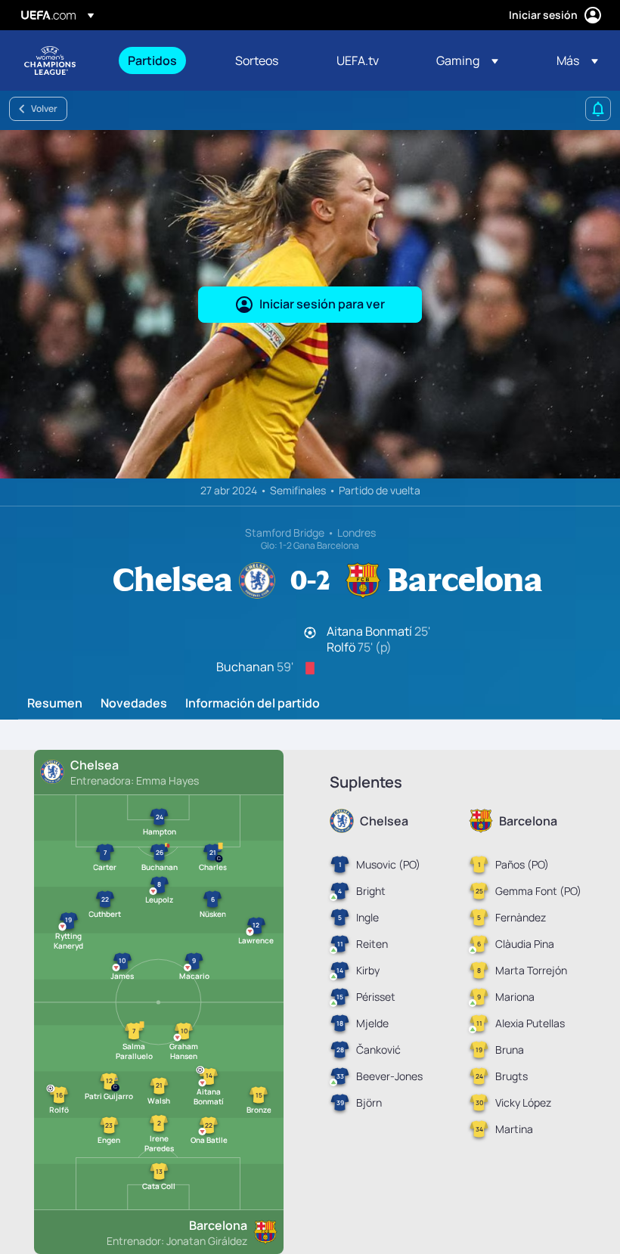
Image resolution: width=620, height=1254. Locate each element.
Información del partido (252, 704)
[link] (152, 60)
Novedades (134, 704)
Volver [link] (44, 108)
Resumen (54, 704)
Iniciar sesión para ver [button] (322, 304)
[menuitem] (162, 60)
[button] (467, 60)
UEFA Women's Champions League (50, 60)
